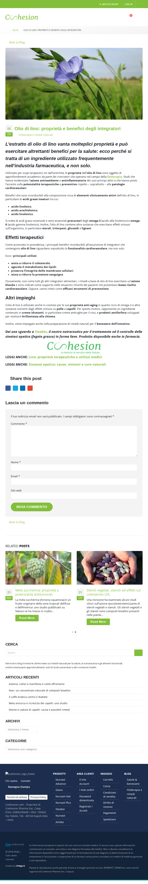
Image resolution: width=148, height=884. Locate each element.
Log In (128, 4)
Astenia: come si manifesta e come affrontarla (36, 684)
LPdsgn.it (20, 865)
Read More (27, 617)
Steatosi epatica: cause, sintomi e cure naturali (67, 364)
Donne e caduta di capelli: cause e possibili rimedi (39, 709)
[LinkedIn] (14, 4)
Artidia (60, 822)
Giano (59, 790)
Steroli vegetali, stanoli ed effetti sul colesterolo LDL (114, 592)
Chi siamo (11, 781)
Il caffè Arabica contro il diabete (28, 697)
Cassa (106, 786)
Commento (19, 423)
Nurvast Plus (63, 802)
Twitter (15, 388)
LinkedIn (22, 388)
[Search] (138, 653)
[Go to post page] (38, 568)
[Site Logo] (21, 17)
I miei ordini (86, 790)
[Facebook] (8, 4)
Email (30, 388)
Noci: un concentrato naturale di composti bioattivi (39, 690)
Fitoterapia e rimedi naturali (36, 134)
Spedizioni (109, 819)
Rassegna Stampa (19, 787)
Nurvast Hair (63, 796)
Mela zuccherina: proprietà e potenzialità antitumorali (37, 592)
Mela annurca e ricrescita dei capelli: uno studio (38, 703)
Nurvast (60, 815)
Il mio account (109, 4)
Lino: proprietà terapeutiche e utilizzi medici (65, 357)
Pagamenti (109, 813)
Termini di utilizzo (17, 797)
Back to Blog (16, 42)
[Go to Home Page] (6, 30)
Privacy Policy (38, 797)
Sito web (16, 490)
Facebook (8, 388)
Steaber (41, 331)
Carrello (108, 779)
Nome (16, 462)
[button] (120, 17)
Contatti (25, 781)
